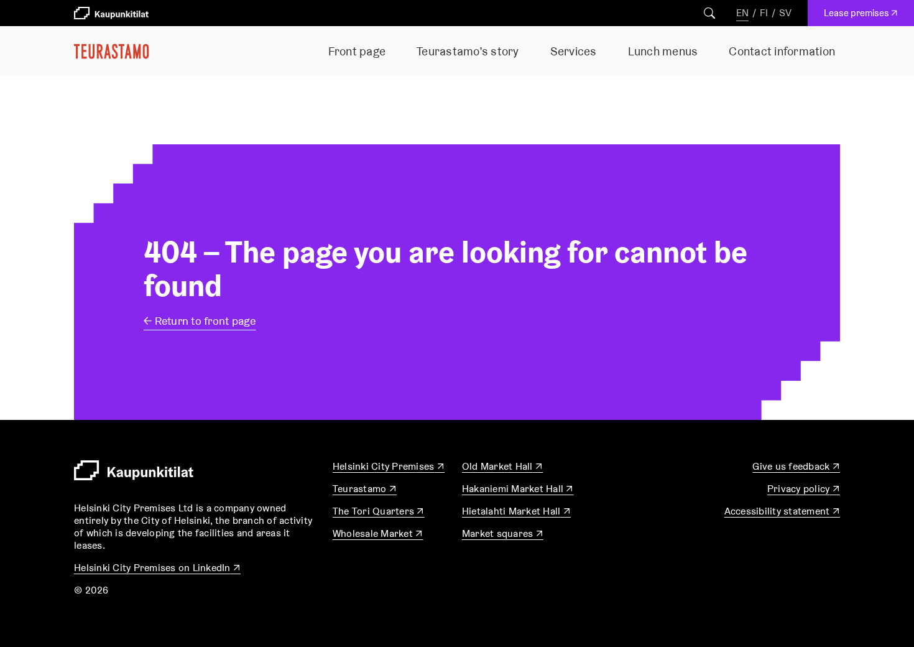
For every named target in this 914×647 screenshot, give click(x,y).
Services (573, 51)
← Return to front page (200, 321)
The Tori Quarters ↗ (379, 511)
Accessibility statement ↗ (782, 511)
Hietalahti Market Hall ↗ (516, 511)
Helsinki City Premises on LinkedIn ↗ (157, 567)
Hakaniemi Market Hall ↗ (518, 488)
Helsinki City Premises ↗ (389, 466)
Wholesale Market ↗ (378, 533)
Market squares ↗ (502, 533)
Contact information (782, 51)
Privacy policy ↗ (803, 488)
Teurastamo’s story (468, 51)
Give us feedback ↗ (796, 466)
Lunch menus (663, 51)
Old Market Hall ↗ (502, 466)
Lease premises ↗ (864, 16)
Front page (357, 51)
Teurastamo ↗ (365, 488)
